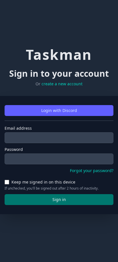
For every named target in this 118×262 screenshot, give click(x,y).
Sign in (59, 199)
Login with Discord (59, 110)
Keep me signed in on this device (43, 182)
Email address (18, 128)
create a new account (62, 83)
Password (14, 149)
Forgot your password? (91, 170)
